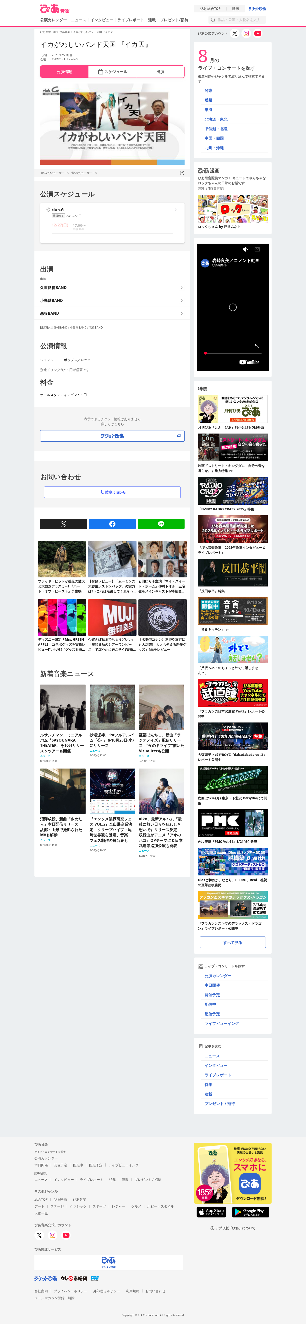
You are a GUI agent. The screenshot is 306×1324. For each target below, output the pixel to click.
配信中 (210, 1004)
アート (39, 1206)
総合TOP (41, 1199)
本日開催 (212, 985)
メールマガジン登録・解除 (54, 1298)
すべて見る (232, 942)
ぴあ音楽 (65, 32)
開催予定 (212, 994)
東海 (208, 109)
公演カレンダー (218, 975)
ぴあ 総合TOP (210, 8)
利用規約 (132, 1291)
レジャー (118, 1206)
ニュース (78, 20)
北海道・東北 (216, 119)
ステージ (57, 1206)
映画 (235, 8)
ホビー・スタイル (160, 1206)
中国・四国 (214, 138)
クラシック (78, 1206)
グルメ (136, 1206)
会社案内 (41, 1291)
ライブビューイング (222, 1023)
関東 (208, 90)
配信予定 (212, 1013)
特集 (208, 1084)
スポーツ (99, 1206)
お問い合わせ (155, 1291)
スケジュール (115, 71)
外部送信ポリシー (106, 1291)
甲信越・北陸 (216, 128)
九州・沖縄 (214, 147)
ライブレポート (130, 20)
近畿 (208, 100)
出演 (160, 71)
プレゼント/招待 (174, 20)
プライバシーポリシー (70, 1291)
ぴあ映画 (60, 1199)
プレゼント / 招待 (220, 1103)
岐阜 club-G (115, 492)
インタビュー (101, 20)
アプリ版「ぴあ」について (235, 1228)
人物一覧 (41, 1213)
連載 (152, 20)
